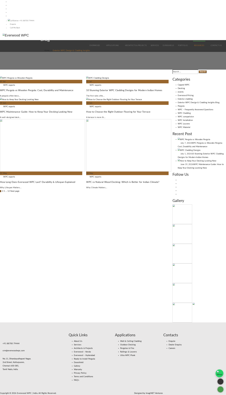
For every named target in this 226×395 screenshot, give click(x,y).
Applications (112, 45)
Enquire (13, 24)
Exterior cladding (185, 99)
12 (8, 191)
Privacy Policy (80, 373)
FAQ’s (76, 380)
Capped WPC (184, 85)
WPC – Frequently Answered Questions (195, 110)
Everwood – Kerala (82, 352)
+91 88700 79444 (26, 21)
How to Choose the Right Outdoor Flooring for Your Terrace (118, 112)
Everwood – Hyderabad (84, 355)
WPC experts (9, 85)
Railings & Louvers (128, 352)
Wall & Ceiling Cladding (131, 341)
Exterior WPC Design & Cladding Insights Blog (199, 103)
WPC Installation (185, 120)
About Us (78, 341)
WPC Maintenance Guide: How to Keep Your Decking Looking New (36, 112)
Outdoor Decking (128, 345)
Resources (199, 45)
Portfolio (183, 45)
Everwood (95, 45)
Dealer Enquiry (175, 345)
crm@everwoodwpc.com (14, 351)
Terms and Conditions (83, 377)
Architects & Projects (136, 45)
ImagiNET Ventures (154, 393)
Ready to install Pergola (84, 359)
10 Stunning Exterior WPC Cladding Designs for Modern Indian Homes (124, 90)
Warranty (78, 369)
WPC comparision (186, 117)
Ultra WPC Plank (127, 355)
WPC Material (184, 127)
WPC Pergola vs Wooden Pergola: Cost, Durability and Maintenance (36, 90)
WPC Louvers (184, 124)
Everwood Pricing (186, 95)
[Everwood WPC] (16, 35)
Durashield (168, 45)
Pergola (181, 106)
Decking (181, 88)
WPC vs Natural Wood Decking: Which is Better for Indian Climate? (122, 182)
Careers (172, 348)
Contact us (216, 45)
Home (46, 51)
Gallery (77, 366)
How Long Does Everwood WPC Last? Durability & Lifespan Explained (37, 182)
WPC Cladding (184, 113)
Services (155, 45)
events (181, 92)
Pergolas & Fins (127, 348)
